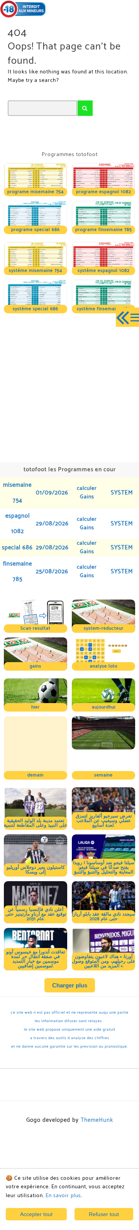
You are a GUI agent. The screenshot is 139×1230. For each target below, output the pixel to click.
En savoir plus (63, 1195)
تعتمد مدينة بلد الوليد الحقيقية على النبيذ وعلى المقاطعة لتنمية (35, 793)
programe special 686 (35, 229)
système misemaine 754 (35, 270)
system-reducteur (104, 628)
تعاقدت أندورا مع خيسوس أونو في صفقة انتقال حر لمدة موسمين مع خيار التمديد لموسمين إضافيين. (35, 928)
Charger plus (69, 955)
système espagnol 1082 (104, 270)
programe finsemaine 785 (103, 229)
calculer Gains (87, 492)
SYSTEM (122, 493)
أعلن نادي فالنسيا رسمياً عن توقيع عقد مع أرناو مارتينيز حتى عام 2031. (35, 884)
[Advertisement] (69, 386)
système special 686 (35, 309)
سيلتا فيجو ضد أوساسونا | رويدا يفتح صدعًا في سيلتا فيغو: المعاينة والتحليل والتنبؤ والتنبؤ (103, 837)
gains (35, 666)
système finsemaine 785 (104, 309)
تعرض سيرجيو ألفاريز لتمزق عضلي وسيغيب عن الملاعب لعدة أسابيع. (104, 790)
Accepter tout (36, 1214)
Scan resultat (35, 628)
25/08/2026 (52, 571)
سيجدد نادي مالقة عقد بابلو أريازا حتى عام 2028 (103, 886)
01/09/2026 (52, 493)
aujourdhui (103, 707)
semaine (103, 745)
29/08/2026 (52, 523)
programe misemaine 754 (35, 191)
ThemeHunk (97, 1090)
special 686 (17, 547)
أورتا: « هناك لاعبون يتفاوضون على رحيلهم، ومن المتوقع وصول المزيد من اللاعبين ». (103, 931)
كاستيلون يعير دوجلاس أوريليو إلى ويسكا (36, 840)
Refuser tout (104, 1214)
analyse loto (103, 666)
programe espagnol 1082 (103, 191)
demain (35, 745)
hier (35, 707)
